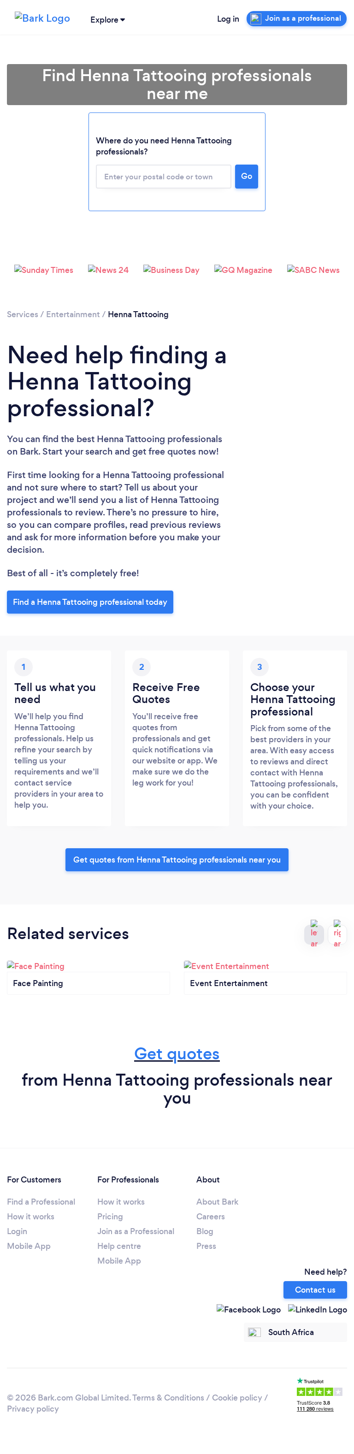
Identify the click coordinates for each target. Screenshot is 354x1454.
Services (22, 314)
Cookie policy (237, 1397)
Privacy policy (33, 1408)
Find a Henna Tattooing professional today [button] (90, 602)
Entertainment (73, 314)
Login (17, 1231)
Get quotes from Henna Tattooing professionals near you (177, 859)
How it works (30, 1216)
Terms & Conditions (168, 1397)
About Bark (217, 1201)
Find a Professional (41, 1201)
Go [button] (246, 176)
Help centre (119, 1246)
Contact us (315, 1289)
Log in (228, 18)
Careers (210, 1216)
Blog (204, 1231)
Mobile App (29, 1246)
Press (206, 1246)
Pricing (110, 1216)
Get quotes (177, 1053)
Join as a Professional (135, 1231)
